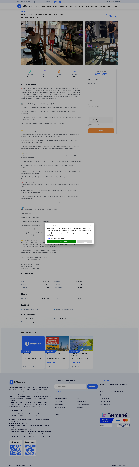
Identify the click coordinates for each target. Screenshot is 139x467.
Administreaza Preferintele (84, 241)
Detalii (48, 238)
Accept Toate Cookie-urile (61, 241)
